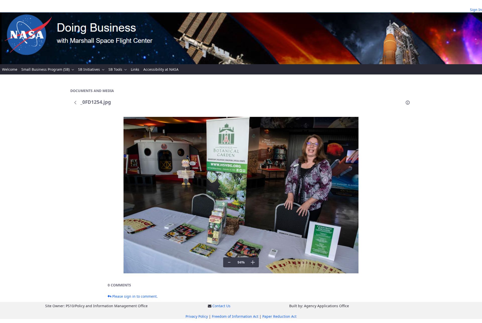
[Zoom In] (253, 262)
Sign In (476, 9)
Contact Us (221, 305)
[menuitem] (9, 69)
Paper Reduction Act (279, 316)
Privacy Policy (197, 316)
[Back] (75, 103)
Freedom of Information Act (235, 316)
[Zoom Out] (229, 262)
